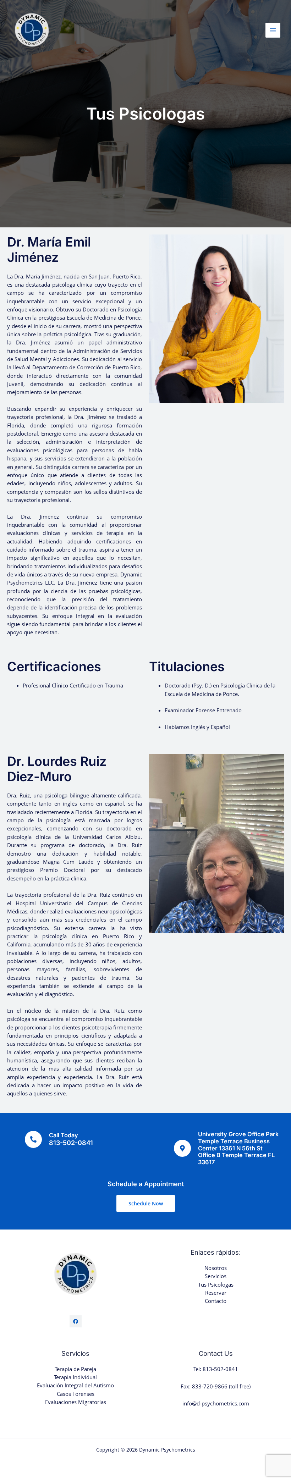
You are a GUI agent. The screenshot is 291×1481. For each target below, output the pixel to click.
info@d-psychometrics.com (215, 1403)
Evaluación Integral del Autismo (75, 1385)
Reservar (215, 1292)
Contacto (215, 1300)
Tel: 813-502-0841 (215, 1368)
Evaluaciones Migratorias (75, 1401)
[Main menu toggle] (272, 30)
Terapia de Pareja (75, 1368)
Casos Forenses (75, 1393)
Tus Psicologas (216, 1284)
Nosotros (215, 1267)
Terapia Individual (75, 1377)
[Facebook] (76, 1321)
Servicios (215, 1276)
